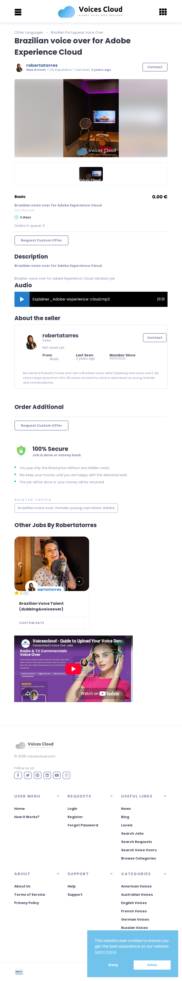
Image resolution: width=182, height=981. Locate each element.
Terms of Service (29, 894)
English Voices (134, 902)
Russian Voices (134, 927)
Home (19, 808)
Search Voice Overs (139, 850)
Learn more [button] (105, 952)
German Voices (135, 919)
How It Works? (26, 817)
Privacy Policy (26, 902)
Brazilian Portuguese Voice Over (77, 32)
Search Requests (136, 841)
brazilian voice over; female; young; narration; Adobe (66, 508)
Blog (125, 817)
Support (75, 894)
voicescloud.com (41, 756)
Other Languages (28, 32)
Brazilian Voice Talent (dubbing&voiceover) (41, 606)
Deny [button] (113, 965)
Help (72, 886)
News (126, 808)
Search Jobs (132, 833)
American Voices (136, 886)
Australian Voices (137, 894)
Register (75, 817)
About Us (22, 886)
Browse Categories (138, 858)
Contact (154, 337)
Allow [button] (152, 965)
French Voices (134, 911)
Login (72, 808)
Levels (126, 825)
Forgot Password (83, 825)
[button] (22, 299)
